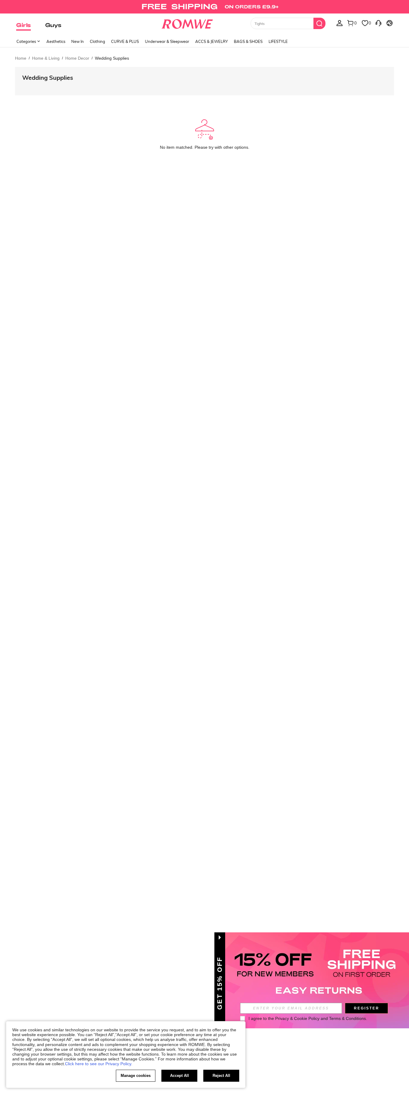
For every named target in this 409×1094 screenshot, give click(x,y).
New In (77, 41)
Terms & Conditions (347, 1018)
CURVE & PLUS (125, 41)
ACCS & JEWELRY (211, 41)
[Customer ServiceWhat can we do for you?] (378, 22)
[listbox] (339, 22)
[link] (204, 7)
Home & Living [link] (46, 58)
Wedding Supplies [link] (112, 58)
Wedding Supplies (47, 77)
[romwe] (187, 22)
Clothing (97, 41)
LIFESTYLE (278, 41)
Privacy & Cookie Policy (297, 1018)
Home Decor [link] (77, 58)
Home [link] (20, 58)
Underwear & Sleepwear (167, 41)
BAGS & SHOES (248, 41)
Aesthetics (55, 41)
